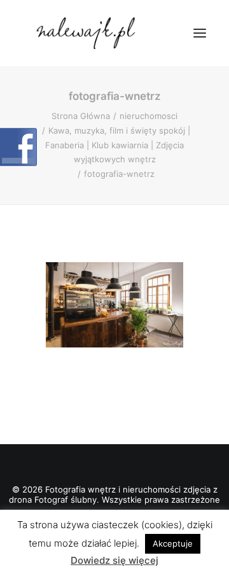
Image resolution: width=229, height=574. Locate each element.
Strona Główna (81, 116)
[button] (199, 33)
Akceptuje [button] (173, 543)
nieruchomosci (148, 116)
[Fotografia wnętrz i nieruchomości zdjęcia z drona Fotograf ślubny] (87, 33)
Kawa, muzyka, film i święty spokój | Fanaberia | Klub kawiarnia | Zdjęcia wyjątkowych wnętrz (117, 145)
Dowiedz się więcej (114, 560)
